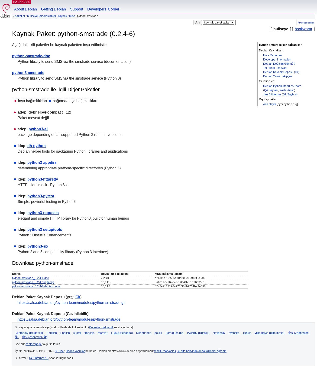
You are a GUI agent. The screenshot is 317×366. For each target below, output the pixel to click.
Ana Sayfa (269, 104)
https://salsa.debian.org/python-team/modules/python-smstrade (69, 319)
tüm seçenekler (306, 22)
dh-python (36, 146)
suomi (77, 333)
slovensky (219, 333)
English (65, 333)
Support (76, 9)
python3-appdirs (42, 163)
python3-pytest (40, 196)
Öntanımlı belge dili (101, 327)
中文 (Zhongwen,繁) (34, 337)
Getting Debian (53, 9)
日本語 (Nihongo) (122, 333)
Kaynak (62, 16)
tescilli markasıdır (165, 351)
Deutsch (51, 333)
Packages (21, 1)
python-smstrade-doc (31, 56)
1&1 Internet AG (39, 358)
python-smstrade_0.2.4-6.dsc (30, 278)
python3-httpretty (42, 179)
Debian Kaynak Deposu (278, 72)
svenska (234, 333)
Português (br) (174, 333)
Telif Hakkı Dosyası (275, 68)
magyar (102, 333)
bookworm (303, 29)
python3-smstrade (28, 73)
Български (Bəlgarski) (29, 333)
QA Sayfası (271, 90)
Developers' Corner (103, 9)
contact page (34, 344)
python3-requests (43, 213)
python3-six (37, 246)
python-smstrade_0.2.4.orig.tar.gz (33, 282)
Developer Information (277, 59)
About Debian (25, 9)
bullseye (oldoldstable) (41, 16)
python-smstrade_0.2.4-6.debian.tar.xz (36, 286)
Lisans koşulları (75, 351)
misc (72, 16)
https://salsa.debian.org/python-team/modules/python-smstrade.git (71, 303)
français (89, 333)
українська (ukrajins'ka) (270, 333)
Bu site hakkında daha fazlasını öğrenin (201, 351)
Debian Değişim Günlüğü (279, 63)
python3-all (38, 129)
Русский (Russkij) (198, 333)
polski (158, 333)
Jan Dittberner (272, 94)
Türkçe (247, 333)
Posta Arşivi (286, 90)
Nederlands (143, 333)
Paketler (20, 16)
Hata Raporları (272, 55)
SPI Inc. (59, 351)
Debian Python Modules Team (282, 86)
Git (296, 72)
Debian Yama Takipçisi (277, 76)
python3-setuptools (44, 230)
